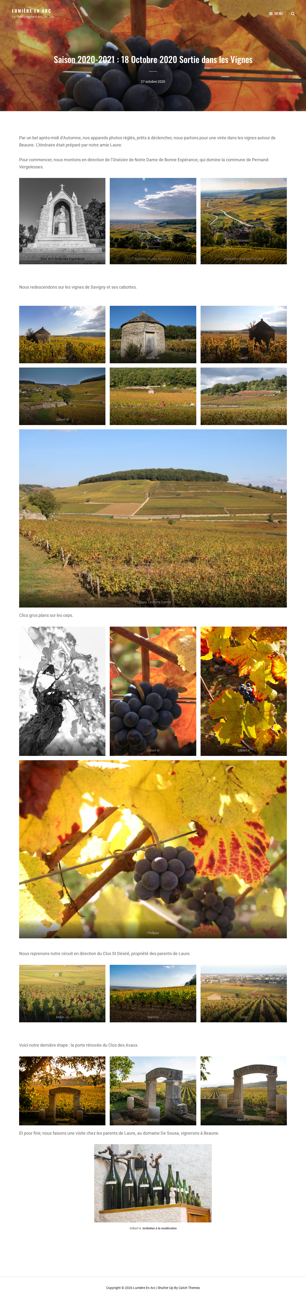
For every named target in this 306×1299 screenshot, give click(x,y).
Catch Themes (189, 1288)
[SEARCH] (293, 13)
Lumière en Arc (31, 11)
